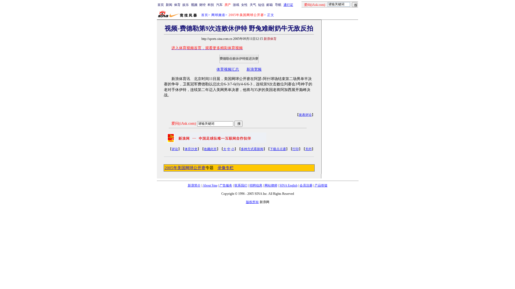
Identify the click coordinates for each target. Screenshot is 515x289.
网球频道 (218, 15)
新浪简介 (194, 185)
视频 (194, 5)
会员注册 (306, 185)
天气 (253, 5)
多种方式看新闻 (252, 149)
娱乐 (185, 5)
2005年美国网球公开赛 (185, 168)
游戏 (236, 5)
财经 (202, 5)
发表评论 (305, 115)
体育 (177, 5)
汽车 (219, 5)
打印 (295, 149)
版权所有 (252, 202)
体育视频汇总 (227, 69)
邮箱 (269, 5)
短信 (261, 5)
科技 (211, 5)
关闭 (308, 149)
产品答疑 (321, 185)
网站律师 (270, 185)
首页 (160, 5)
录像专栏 (226, 168)
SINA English (288, 185)
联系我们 (240, 185)
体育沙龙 (191, 149)
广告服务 (225, 185)
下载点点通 (278, 149)
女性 (244, 5)
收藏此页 (210, 149)
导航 (278, 5)
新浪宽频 (254, 69)
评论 (175, 149)
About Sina (210, 185)
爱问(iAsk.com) (183, 123)
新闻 (169, 5)
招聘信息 (255, 185)
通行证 (288, 5)
